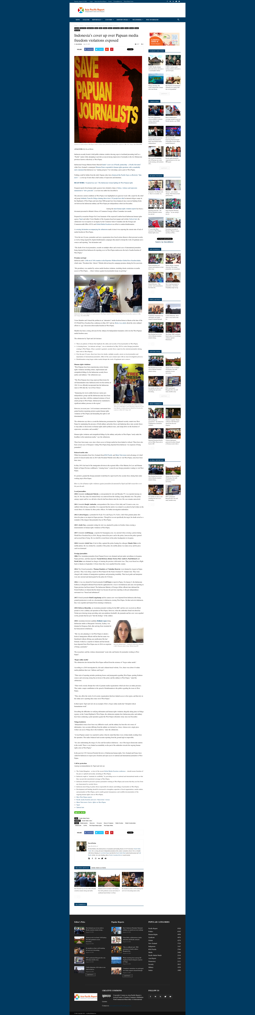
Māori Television (120, 455)
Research (131, 28)
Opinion (110, 28)
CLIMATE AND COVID (157, 51)
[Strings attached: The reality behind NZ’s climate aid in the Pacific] (156, 79)
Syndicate (151, 937)
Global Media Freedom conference (115, 771)
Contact (110, 1)
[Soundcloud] (99, 858)
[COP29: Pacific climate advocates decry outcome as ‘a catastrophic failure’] (156, 60)
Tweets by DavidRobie (164, 242)
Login (91, 1)
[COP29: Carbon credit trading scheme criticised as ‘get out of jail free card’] (173, 60)
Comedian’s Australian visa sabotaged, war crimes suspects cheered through (155, 317)
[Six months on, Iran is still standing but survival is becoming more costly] (133, 879)
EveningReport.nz (118, 1)
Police (122, 28)
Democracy (152, 961)
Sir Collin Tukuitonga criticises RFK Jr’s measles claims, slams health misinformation (155, 120)
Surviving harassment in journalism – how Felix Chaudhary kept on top (172, 285)
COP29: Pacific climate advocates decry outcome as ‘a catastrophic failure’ (155, 68)
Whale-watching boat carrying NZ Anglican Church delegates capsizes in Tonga (132, 960)
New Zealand (152, 943)
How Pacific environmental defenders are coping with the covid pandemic (173, 87)
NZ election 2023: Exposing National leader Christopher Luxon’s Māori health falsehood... (173, 140)
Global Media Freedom (103, 224)
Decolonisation (169, 385)
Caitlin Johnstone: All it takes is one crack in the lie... (172, 317)
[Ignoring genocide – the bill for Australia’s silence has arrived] (156, 203)
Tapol (81, 219)
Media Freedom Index (130, 823)
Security (136, 28)
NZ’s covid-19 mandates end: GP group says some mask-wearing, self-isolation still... (155, 161)
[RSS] (173, 1)
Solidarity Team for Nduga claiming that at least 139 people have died (102, 198)
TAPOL (85, 825)
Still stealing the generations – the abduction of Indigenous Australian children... (155, 422)
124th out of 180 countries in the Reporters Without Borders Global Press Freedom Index (113, 260)
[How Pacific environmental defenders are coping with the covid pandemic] (173, 79)
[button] (178, 19)
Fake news (92, 823)
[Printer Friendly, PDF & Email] (79, 812)
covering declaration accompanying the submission (92, 229)
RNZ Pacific (108, 455)
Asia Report (101, 886)
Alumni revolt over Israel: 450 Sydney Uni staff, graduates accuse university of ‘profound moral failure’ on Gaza (109, 891)
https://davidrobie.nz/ (93, 846)
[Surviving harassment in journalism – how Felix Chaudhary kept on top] (173, 277)
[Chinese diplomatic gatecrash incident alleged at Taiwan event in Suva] (173, 433)
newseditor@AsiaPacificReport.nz (120, 1006)
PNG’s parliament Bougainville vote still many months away (172, 389)
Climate (150, 64)
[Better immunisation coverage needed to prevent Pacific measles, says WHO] (173, 110)
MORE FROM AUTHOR (98, 868)
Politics (126, 28)
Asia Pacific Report (104, 853)
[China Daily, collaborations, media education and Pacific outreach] (116, 939)
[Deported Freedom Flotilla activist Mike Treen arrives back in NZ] (156, 433)
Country (108, 20)
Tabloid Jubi (80, 807)
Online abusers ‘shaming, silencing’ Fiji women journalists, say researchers (173, 267)
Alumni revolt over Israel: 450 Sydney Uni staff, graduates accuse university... (172, 370)
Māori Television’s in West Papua (91, 802)
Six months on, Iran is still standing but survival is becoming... (155, 389)
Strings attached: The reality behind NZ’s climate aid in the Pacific (155, 87)
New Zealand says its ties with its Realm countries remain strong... (155, 336)
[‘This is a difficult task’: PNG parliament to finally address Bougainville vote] (116, 949)
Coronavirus (151, 115)
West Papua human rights (95, 825)
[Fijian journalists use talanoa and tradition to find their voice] (156, 258)
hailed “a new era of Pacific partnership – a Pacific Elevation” (121, 165)
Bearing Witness (169, 226)
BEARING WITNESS (156, 176)
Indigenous (151, 946)
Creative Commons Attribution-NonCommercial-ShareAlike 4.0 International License (123, 999)
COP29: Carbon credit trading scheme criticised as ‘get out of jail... (173, 68)
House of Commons (108, 823)
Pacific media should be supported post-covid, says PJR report (173, 160)
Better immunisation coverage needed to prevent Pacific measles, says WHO (173, 119)
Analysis (86, 20)
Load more (164, 93)
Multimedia (137, 20)
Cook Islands (78, 886)
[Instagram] (96, 858)
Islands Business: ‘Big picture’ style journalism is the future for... (155, 285)
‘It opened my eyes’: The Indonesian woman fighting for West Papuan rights (103, 183)
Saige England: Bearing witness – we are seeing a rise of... (172, 212)
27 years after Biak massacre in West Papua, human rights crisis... (154, 231)
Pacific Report (116, 28)
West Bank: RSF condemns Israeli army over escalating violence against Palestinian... (173, 336)
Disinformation (84, 823)
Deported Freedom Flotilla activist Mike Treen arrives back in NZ (155, 442)
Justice (96, 28)
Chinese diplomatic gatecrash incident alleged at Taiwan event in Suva (173, 442)
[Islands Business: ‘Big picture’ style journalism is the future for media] (156, 277)
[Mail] (170, 1)
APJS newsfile (152, 263)
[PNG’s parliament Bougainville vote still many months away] (173, 381)
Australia (168, 313)
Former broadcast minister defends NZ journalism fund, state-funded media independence (155, 140)
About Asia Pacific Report (100, 1)
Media (100, 28)
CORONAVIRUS (154, 101)
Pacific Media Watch (84, 818)
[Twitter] (176, 1)
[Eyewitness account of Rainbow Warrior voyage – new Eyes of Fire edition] (173, 222)
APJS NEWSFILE (155, 249)
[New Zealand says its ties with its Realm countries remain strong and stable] (85, 879)
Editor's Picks (83, 28)
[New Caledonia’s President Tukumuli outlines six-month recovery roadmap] (116, 930)
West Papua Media (108, 825)
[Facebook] (167, 1)
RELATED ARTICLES (82, 868)
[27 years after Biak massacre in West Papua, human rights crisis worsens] (156, 222)
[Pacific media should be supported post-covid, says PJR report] (173, 151)
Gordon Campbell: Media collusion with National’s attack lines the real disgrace (172, 422)
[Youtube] (179, 1)
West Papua (77, 30)
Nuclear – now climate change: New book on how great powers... (173, 193)
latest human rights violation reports (125, 209)
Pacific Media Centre (128, 1)
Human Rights (90, 28)
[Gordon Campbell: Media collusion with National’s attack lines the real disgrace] (173, 413)
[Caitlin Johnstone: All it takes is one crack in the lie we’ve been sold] (173, 309)
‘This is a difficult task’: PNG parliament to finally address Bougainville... (130, 949)
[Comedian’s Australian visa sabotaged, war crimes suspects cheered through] (156, 309)
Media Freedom (119, 823)
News (78, 20)
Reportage (96, 20)
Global (150, 437)
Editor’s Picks (122, 20)
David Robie (79, 44)
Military (105, 28)
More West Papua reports (84, 797)
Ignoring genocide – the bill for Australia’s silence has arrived (155, 212)
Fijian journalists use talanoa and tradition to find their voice (155, 267)
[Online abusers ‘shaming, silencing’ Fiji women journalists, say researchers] (173, 258)
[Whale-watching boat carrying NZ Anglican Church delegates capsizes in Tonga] (116, 960)
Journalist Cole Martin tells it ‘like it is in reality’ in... (155, 192)
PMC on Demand (152, 20)
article (120, 323)
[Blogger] (89, 858)
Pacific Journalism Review (116, 855)
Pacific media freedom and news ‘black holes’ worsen (93, 800)
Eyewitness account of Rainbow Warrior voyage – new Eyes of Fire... (173, 231)
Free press (99, 823)
